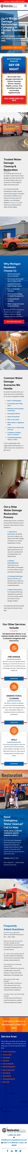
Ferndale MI (6, 1058)
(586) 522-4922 (19, 1)
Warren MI (6, 1082)
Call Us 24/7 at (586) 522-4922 (13, 48)
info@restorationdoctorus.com (14, 1140)
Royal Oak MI (7, 1076)
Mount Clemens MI (8, 1070)
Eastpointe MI (7, 1055)
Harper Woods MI (8, 1064)
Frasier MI (6, 1060)
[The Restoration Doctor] (9, 6)
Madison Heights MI (9, 1066)
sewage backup (14, 202)
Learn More (14, 678)
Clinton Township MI (9, 1052)
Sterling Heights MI (9, 1079)
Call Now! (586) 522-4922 (14, 99)
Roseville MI (6, 1073)
